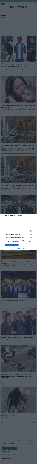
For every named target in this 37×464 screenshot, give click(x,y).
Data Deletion (13, 248)
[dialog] (18, 232)
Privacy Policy (24, 248)
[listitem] (18, 228)
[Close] (35, 216)
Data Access (18, 248)
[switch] (30, 231)
